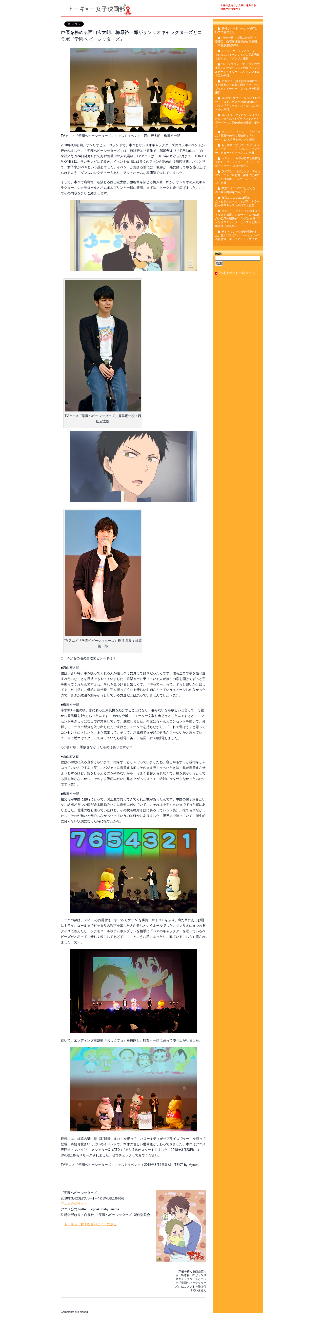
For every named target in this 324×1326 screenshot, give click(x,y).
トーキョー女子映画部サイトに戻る (90, 1224)
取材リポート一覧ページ (237, 273)
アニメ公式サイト (74, 1204)
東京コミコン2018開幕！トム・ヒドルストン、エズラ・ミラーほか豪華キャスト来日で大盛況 (237, 201)
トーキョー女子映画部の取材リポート (162, 10)
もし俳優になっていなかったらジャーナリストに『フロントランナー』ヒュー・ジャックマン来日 (237, 148)
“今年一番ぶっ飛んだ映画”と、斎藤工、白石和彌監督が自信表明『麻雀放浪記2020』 (237, 41)
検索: (218, 253)
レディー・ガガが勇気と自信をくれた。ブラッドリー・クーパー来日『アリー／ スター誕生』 (237, 162)
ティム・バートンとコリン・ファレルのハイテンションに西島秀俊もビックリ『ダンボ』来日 (237, 54)
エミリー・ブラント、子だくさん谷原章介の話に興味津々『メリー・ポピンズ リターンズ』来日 (237, 135)
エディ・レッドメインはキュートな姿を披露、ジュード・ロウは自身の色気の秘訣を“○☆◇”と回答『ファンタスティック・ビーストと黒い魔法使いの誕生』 (238, 218)
